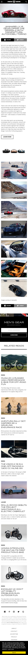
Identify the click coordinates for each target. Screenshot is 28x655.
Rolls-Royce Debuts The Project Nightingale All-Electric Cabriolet (14, 508)
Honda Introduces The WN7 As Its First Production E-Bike (13, 550)
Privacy (14, 637)
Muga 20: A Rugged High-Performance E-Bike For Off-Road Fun (13, 381)
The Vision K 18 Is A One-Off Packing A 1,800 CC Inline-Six (12, 466)
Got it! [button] (14, 652)
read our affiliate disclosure (12, 622)
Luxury (3, 502)
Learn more (7, 137)
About (14, 628)
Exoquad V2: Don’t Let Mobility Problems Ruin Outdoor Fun (12, 592)
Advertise (14, 634)
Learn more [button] (11, 649)
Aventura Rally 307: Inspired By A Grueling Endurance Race (13, 424)
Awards (14, 640)
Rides (3, 375)
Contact (14, 631)
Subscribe (14, 335)
